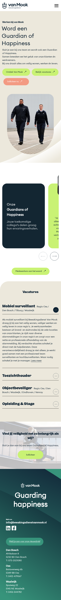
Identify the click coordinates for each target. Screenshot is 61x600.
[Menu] (56, 5)
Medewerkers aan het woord (28, 271)
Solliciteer (30, 454)
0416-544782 (15, 591)
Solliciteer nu (13, 81)
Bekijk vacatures (43, 72)
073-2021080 (15, 560)
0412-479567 (14, 576)
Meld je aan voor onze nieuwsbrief (24, 541)
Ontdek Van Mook (14, 72)
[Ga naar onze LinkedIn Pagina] (8, 528)
